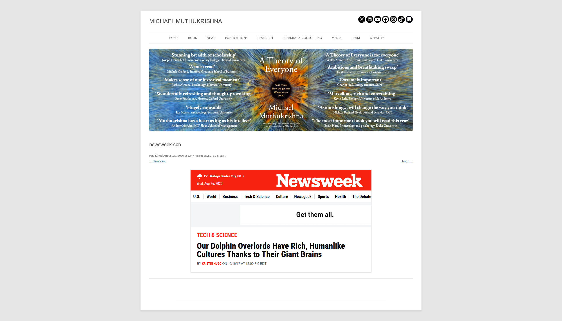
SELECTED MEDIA (214, 156)
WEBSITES (377, 38)
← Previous (157, 161)
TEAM (355, 38)
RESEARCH (265, 38)
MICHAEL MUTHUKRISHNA (185, 21)
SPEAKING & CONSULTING (302, 38)
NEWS (211, 38)
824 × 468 (194, 156)
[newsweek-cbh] (281, 221)
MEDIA (336, 38)
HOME (173, 38)
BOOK (192, 38)
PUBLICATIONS (236, 38)
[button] (281, 221)
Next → (407, 161)
